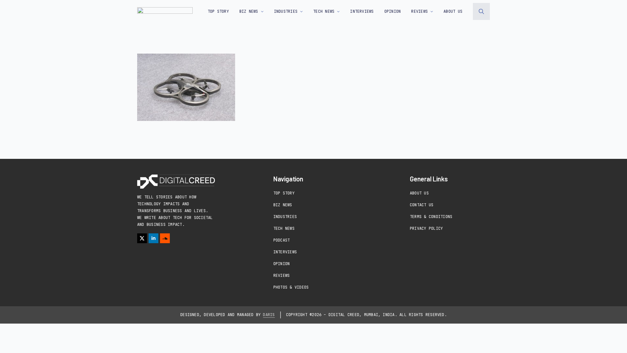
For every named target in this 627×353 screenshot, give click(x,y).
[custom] (165, 238)
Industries (285, 216)
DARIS (269, 314)
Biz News (282, 205)
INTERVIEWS (362, 11)
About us (452, 11)
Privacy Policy (426, 228)
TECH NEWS (323, 11)
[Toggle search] (481, 11)
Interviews (285, 252)
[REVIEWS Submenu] (430, 11)
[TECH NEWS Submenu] (337, 11)
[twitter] (142, 238)
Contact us (421, 205)
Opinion (281, 263)
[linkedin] (153, 238)
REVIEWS (419, 11)
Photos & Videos (291, 287)
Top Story (218, 11)
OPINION (392, 11)
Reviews (281, 275)
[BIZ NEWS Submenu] (261, 11)
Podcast (281, 240)
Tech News (284, 228)
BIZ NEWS (248, 11)
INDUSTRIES (285, 11)
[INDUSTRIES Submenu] (300, 11)
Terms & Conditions (431, 216)
